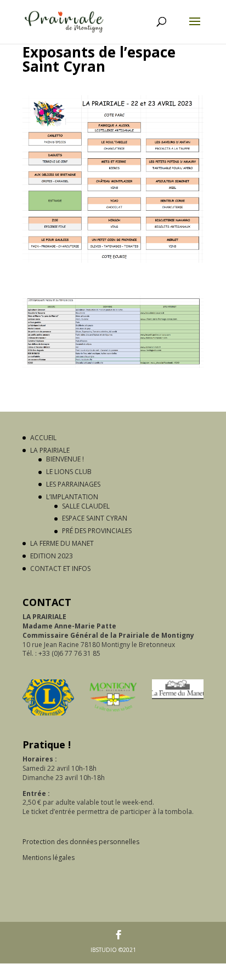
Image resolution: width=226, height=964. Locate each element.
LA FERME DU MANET (62, 543)
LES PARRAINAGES (73, 484)
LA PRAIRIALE (50, 450)
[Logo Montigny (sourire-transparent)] (112, 699)
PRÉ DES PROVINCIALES (97, 530)
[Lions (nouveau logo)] (48, 699)
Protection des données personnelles (80, 841)
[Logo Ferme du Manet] (177, 690)
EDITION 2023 (51, 556)
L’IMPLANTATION (72, 496)
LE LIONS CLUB (69, 471)
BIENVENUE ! (65, 459)
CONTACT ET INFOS (60, 568)
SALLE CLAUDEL (86, 506)
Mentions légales (48, 857)
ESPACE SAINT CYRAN (94, 518)
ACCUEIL (43, 437)
